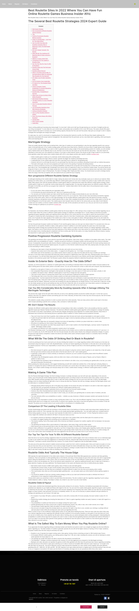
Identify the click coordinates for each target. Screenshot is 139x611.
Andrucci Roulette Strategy (39, 111)
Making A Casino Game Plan (40, 58)
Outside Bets (35, 119)
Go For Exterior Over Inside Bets (41, 81)
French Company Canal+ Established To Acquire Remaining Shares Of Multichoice (41, 88)
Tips (33, 34)
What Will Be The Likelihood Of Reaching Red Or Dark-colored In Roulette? (41, 55)
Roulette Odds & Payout (38, 71)
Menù (10, 4)
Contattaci (34, 4)
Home (4, 4)
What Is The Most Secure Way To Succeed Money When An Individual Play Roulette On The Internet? (42, 74)
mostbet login (95, 154)
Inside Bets (35, 123)
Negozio (17, 4)
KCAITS (31, 599)
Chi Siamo (25, 4)
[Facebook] (105, 598)
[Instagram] (108, 598)
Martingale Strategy (37, 29)
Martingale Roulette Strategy (40, 98)
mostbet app (57, 204)
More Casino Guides (37, 121)
